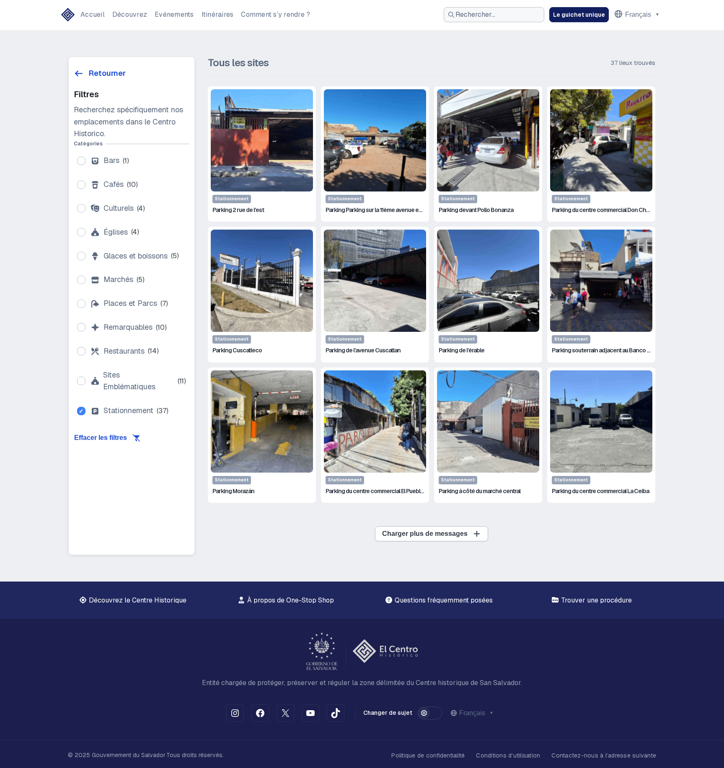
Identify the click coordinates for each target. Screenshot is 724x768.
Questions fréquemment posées (443, 600)
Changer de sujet (387, 712)
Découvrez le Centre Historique (136, 600)
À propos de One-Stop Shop (290, 600)
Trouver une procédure (595, 600)
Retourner (107, 73)
